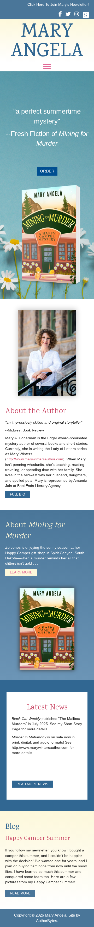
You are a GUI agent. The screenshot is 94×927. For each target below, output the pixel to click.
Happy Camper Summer (37, 838)
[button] (47, 171)
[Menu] (47, 66)
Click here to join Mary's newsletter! (58, 4)
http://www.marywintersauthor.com (35, 459)
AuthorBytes (46, 920)
